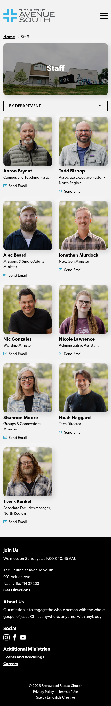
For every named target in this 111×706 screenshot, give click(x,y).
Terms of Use (68, 692)
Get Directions (16, 590)
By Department (25, 105)
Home (9, 37)
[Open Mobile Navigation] (104, 16)
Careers (10, 664)
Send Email (17, 186)
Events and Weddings (23, 657)
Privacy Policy (43, 692)
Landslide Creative (61, 698)
